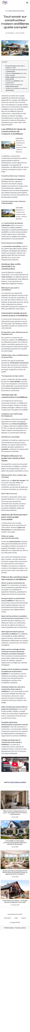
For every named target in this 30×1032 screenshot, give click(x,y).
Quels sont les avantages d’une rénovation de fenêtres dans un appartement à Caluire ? (15, 872)
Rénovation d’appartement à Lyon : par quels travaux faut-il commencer (15, 812)
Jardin (16, 918)
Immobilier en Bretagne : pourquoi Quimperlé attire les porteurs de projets (15, 842)
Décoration (7, 918)
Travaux (23, 918)
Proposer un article (20, 927)
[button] (27, 2)
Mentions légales (9, 927)
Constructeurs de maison (15, 11)
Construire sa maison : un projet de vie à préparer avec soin (15, 901)
